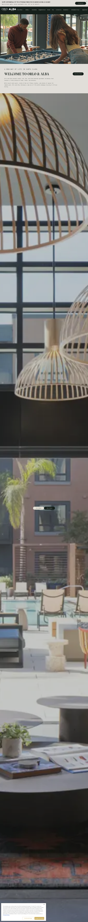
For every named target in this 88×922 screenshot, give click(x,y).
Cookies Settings (28, 918)
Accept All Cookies (39, 918)
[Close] (44, 904)
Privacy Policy (6, 915)
